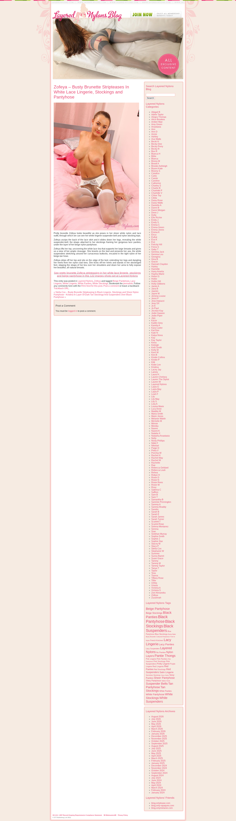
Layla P (155, 391)
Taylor (154, 570)
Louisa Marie (157, 406)
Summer (155, 553)
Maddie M (156, 411)
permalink (128, 283)
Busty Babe (172, 634)
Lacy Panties (166, 644)
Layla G (155, 387)
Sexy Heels (165, 675)
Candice (155, 173)
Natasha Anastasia (160, 436)
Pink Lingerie (151, 659)
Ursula (154, 585)
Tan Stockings (155, 688)
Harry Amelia (157, 271)
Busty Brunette (151, 636)
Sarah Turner (157, 519)
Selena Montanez (159, 526)
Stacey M (155, 544)
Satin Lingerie (166, 672)
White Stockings (100, 283)
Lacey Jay (156, 369)
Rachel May (157, 458)
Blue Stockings (161, 634)
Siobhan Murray (159, 534)
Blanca (154, 158)
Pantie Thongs (165, 656)
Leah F (154, 394)
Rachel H (155, 455)
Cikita (154, 198)
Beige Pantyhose (121, 281)
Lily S (154, 401)
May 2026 (156, 724)
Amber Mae (157, 122)
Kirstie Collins (158, 357)
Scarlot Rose (157, 524)
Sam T (154, 497)
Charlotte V (156, 193)
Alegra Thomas (158, 117)
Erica (153, 235)
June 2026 (156, 721)
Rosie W (155, 485)
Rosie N (155, 480)
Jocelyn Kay (157, 311)
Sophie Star (157, 541)
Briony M (155, 161)
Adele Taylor (157, 114)
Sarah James (157, 517)
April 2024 (156, 785)
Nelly (153, 438)
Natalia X (155, 433)
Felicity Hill (156, 244)
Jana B (154, 288)
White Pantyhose (155, 694)
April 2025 (156, 756)
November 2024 (159, 768)
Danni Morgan (158, 210)
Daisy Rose (157, 200)
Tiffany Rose (157, 578)
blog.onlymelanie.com (162, 808)
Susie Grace (157, 558)
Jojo (153, 318)
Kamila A (155, 325)
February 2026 (158, 731)
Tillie (153, 580)
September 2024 (159, 773)
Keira (154, 342)
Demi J (154, 212)
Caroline (155, 181)
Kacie (154, 320)
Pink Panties (162, 659)
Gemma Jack (157, 252)
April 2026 (156, 726)
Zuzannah (156, 597)
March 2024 (157, 788)
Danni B (155, 208)
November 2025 (159, 738)
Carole (154, 178)
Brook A (155, 163)
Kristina (155, 367)
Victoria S (156, 590)
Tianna (154, 575)
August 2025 (157, 746)
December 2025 (159, 736)
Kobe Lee (156, 364)
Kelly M (155, 350)
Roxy (153, 487)
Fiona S (155, 247)
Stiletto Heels (166, 681)
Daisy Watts (157, 203)
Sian (153, 531)
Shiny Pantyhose (153, 681)
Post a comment (111, 286)
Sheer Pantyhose (164, 677)
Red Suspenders (158, 671)
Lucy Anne (156, 409)
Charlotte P (156, 190)
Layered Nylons (85, 281)
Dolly (153, 215)
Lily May (155, 399)
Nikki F (154, 443)
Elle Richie (156, 217)
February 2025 (158, 761)
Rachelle (155, 463)
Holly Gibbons (158, 284)
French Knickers (156, 640)
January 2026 (158, 734)
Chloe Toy (156, 195)
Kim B (154, 355)
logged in (72, 311)
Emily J (154, 220)
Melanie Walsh (158, 418)
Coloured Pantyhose (163, 636)
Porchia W (156, 453)
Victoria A (156, 588)
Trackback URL (61, 288)
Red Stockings (160, 669)
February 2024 (158, 790)
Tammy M (156, 563)
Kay (153, 338)
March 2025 (157, 758)
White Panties (84, 283)
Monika (154, 426)
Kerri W (155, 352)
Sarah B (155, 512)
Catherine (156, 183)
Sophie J (155, 539)
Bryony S (155, 171)
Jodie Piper (156, 315)
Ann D (154, 132)
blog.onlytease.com (160, 803)
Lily (153, 396)
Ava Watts (156, 139)
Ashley (154, 136)
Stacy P (155, 546)
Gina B (154, 259)
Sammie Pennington (161, 502)
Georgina (155, 257)
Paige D (155, 448)
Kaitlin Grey (157, 323)
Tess (153, 573)
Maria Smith (157, 414)
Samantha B (157, 499)
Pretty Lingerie (163, 664)
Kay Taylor (156, 340)
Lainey (154, 372)
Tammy (154, 561)
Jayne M (155, 293)
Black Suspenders (159, 628)
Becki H (155, 141)
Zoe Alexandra (158, 593)
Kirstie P (155, 360)
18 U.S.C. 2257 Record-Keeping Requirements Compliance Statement (77, 815)
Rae (153, 465)
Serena (154, 529)
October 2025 (157, 741)
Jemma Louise (158, 296)
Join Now (155, 14)
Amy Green (156, 124)
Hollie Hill (156, 281)
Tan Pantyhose (159, 685)
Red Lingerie (158, 666)
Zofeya (97, 281)
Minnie (154, 423)
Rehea (154, 472)
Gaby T (154, 249)
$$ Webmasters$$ (110, 815)
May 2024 (156, 783)
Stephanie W (157, 551)
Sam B (154, 494)
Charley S (156, 185)
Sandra (154, 509)
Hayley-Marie (157, 274)
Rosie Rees (157, 482)
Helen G (155, 276)
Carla (154, 176)
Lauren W (156, 382)
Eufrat (154, 237)
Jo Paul (155, 308)
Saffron (154, 492)
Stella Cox (156, 548)
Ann (153, 129)
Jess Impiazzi (157, 301)
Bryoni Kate (157, 168)
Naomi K (155, 431)
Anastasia (156, 127)
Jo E (153, 306)
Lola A (154, 404)
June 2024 (156, 780)
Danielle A (156, 205)
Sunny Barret (157, 556)
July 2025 (156, 748)
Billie (153, 156)
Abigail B (155, 112)
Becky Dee (156, 144)
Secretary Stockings (153, 675)
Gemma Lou (157, 254)
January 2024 (158, 792)
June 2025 (156, 751)
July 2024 (156, 778)
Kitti (153, 362)
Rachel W (156, 460)
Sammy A (156, 504)
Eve (153, 242)
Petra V (155, 450)
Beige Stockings (154, 613)
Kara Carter (157, 328)
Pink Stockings (160, 661)
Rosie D (155, 477)
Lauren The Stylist (160, 379)
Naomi (154, 428)
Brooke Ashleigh (159, 166)
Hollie (154, 279)
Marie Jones (157, 416)
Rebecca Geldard (159, 467)
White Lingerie (70, 283)
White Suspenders (156, 699)
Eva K (154, 239)
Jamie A (155, 286)
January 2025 (158, 763)
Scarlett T (156, 521)
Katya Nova (157, 335)
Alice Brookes (158, 119)
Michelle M (156, 421)
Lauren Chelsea (159, 377)
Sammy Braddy (158, 507)
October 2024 (157, 770)
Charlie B (155, 188)
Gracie (154, 261)
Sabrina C (156, 490)
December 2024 (159, 765)
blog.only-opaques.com (162, 805)
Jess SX (155, 303)
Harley (154, 266)
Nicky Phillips (158, 441)
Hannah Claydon (159, 264)
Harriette (155, 269)
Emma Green (157, 227)
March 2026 (157, 729)
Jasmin (154, 291)
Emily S (155, 222)
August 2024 (157, 775)
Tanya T (155, 568)
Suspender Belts (157, 683)
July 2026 (156, 719)
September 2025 (159, 743)
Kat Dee (155, 330)
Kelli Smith (156, 347)
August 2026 (157, 716)
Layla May (156, 389)
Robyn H (155, 475)
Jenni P (155, 298)
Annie (154, 134)
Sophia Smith (157, 536)
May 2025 (156, 753)
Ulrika (154, 583)
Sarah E (155, 514)
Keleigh (155, 345)
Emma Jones (157, 230)
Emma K (155, 232)
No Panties (161, 652)
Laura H (155, 374)
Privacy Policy (123, 815)
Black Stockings (160, 623)
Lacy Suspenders (153, 649)
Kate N (154, 333)
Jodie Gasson (158, 313)
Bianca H (155, 154)
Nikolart (155, 445)
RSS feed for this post (91, 286)
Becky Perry (157, 146)
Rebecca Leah (158, 470)
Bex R (154, 151)
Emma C (155, 225)
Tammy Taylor (158, 566)
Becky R (155, 149)
